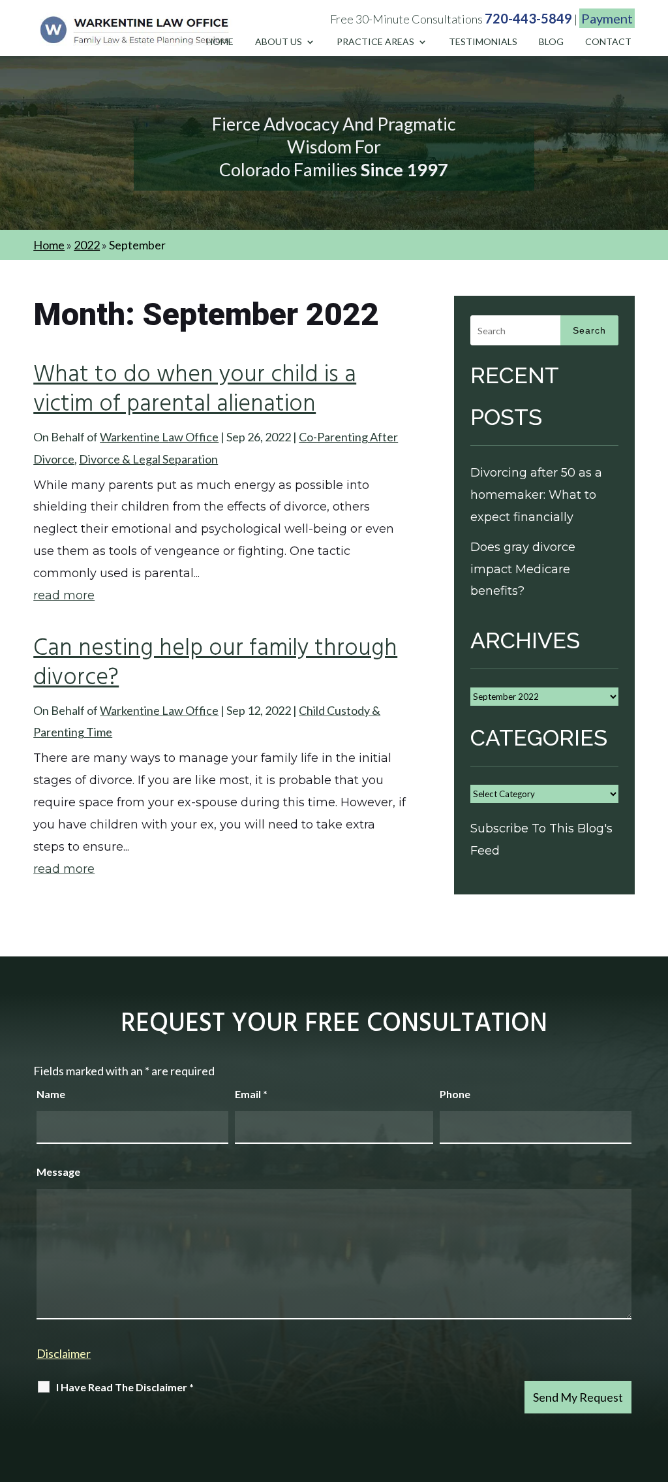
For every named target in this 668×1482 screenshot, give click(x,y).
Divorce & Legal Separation (148, 459)
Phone (455, 1094)
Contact (608, 42)
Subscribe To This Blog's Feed (541, 839)
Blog (551, 42)
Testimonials (483, 42)
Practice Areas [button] (375, 42)
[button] (655, 1387)
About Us (278, 42)
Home (220, 42)
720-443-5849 (528, 18)
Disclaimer (64, 1353)
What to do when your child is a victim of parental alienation (194, 390)
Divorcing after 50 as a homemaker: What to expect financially (536, 494)
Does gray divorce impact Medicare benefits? (522, 569)
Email (251, 1094)
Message (58, 1171)
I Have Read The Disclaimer (125, 1387)
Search (589, 330)
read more (64, 595)
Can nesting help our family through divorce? (215, 663)
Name (51, 1094)
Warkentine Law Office (159, 437)
